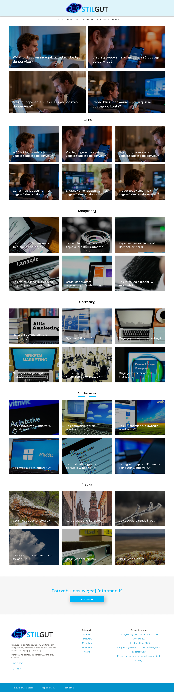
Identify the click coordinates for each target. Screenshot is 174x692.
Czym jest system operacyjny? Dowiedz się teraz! (83, 283)
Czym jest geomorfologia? (31, 520)
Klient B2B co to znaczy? (83, 376)
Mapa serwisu (48, 687)
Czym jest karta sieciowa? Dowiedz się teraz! (137, 245)
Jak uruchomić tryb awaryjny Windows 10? (139, 427)
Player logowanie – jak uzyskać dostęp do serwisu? (139, 192)
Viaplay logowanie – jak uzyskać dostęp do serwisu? (125, 59)
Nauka (115, 19)
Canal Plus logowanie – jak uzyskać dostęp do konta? (122, 104)
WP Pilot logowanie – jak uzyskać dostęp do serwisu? (46, 59)
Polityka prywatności (23, 687)
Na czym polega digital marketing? (29, 374)
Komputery (73, 19)
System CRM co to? (79, 338)
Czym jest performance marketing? (135, 374)
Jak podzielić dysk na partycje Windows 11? (81, 466)
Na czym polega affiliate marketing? (30, 336)
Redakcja (17, 662)
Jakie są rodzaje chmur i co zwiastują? (32, 557)
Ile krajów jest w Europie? (83, 520)
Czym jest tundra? (132, 558)
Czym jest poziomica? (81, 558)
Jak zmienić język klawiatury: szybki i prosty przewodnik (33, 283)
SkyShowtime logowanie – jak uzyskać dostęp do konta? (87, 192)
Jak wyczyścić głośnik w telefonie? (136, 283)
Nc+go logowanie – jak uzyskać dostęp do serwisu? (45, 104)
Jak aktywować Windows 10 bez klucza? (32, 427)
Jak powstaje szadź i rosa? (137, 520)
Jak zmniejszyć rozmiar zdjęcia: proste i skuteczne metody (84, 245)
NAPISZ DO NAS (87, 599)
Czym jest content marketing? (140, 338)
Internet (60, 19)
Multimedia (103, 19)
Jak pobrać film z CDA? (139, 643)
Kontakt (16, 668)
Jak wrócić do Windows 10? (32, 467)
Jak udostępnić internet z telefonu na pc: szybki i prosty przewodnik (31, 245)
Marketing (88, 19)
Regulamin (69, 687)
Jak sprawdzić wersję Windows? (81, 427)
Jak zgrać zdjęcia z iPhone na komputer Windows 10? (139, 466)
